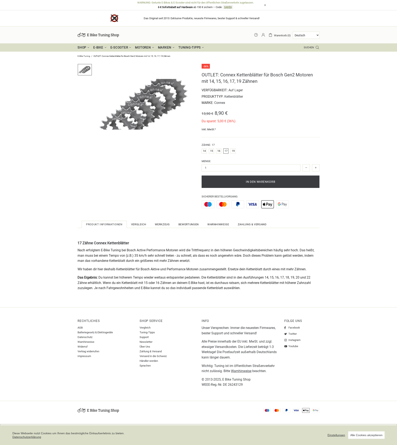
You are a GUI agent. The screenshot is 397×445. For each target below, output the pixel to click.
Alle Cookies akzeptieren (366, 435)
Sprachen (145, 365)
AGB (80, 327)
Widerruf (83, 346)
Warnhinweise (86, 341)
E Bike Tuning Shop (236, 379)
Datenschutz (85, 337)
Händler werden (149, 360)
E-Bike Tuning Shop (98, 35)
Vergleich (145, 327)
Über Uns (145, 346)
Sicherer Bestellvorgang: (220, 196)
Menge (206, 161)
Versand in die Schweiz (153, 356)
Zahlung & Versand (151, 351)
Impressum (84, 356)
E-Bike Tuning (84, 56)
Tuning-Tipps (147, 332)
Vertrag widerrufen (88, 351)
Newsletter (146, 341)
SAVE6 (228, 7)
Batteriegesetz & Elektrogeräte (95, 332)
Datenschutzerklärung (26, 437)
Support (144, 337)
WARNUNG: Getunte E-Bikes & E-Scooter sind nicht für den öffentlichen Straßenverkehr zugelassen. (195, 2)
